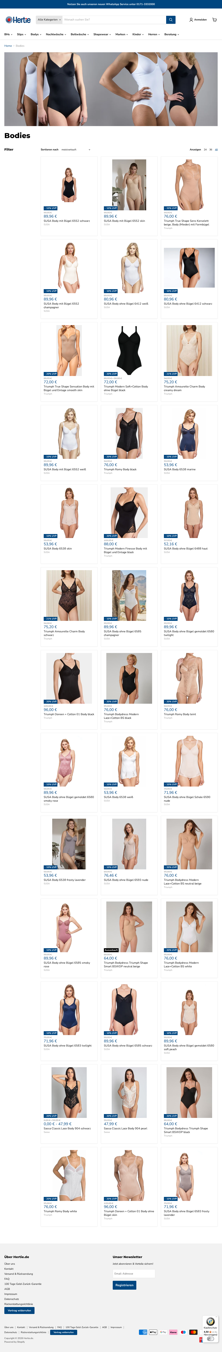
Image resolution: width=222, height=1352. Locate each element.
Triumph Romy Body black (120, 469)
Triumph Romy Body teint (180, 714)
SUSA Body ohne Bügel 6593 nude (126, 880)
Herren (153, 34)
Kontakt (8, 1269)
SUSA (47, 224)
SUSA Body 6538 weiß (118, 797)
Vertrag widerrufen (19, 1310)
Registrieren (125, 1285)
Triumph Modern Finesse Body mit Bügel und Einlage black (125, 550)
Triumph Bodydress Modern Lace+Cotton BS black (121, 716)
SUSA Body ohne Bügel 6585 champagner (122, 633)
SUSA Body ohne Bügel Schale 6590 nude (187, 799)
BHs (7, 34)
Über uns (9, 1264)
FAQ (7, 1279)
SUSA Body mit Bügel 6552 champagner (61, 305)
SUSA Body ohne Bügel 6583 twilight (68, 1046)
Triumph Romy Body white (60, 1211)
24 (205, 149)
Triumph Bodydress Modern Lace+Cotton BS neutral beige (183, 882)
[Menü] (216, 1318)
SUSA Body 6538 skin (58, 549)
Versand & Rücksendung (18, 1274)
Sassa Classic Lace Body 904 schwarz (67, 1128)
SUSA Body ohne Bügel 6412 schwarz (188, 304)
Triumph (168, 228)
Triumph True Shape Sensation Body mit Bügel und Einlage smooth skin (69, 388)
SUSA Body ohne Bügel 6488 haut (186, 549)
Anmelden (200, 19)
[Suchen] (171, 20)
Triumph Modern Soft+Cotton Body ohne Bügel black (126, 388)
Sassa (47, 1132)
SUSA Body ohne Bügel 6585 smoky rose (67, 964)
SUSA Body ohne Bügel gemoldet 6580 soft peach (189, 1047)
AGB (7, 1289)
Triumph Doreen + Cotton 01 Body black (69, 714)
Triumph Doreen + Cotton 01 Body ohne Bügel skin (129, 1213)
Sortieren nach (49, 149)
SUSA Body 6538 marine (180, 469)
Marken (121, 34)
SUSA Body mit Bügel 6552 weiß (65, 469)
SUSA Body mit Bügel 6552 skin (124, 221)
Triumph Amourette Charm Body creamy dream (184, 388)
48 (216, 149)
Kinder (137, 34)
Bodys (35, 34)
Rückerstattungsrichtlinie (18, 1304)
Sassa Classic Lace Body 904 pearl (125, 1128)
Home (8, 45)
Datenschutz (11, 1299)
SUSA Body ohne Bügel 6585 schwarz (128, 1046)
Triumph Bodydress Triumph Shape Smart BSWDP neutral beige (126, 964)
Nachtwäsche (55, 34)
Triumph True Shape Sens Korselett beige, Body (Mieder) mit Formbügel (186, 222)
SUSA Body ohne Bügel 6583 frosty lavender (186, 1213)
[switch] (210, 1339)
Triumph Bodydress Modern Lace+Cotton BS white (181, 964)
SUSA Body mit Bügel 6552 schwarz (67, 221)
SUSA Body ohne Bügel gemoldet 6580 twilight (189, 633)
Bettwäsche (79, 34)
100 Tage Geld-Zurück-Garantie (22, 1284)
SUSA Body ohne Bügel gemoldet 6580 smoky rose (69, 799)
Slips (20, 34)
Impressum (10, 1294)
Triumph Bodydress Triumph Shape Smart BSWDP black (186, 1130)
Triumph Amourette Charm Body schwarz (64, 633)
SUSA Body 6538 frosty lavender (65, 880)
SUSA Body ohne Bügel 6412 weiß (126, 304)
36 (210, 149)
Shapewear (101, 34)
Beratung (170, 34)
